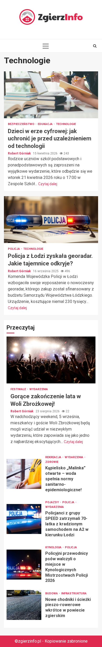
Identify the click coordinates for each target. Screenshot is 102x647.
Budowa (52, 593)
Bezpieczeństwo (21, 124)
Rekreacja (53, 457)
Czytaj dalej (47, 184)
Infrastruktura (74, 593)
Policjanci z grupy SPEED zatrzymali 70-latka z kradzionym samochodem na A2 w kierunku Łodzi (24, 519)
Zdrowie (51, 462)
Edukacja (45, 124)
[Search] (95, 46)
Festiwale (18, 389)
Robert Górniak (20, 153)
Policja (14, 248)
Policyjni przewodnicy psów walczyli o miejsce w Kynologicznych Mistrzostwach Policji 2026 (24, 565)
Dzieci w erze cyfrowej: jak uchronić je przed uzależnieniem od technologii (51, 94)
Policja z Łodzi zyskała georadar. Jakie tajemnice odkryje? (51, 219)
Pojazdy (52, 502)
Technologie (66, 124)
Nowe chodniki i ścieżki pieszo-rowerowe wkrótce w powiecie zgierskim (24, 605)
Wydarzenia (38, 389)
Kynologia (53, 547)
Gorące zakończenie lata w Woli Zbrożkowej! (51, 360)
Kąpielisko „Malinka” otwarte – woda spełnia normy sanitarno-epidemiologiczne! (24, 474)
